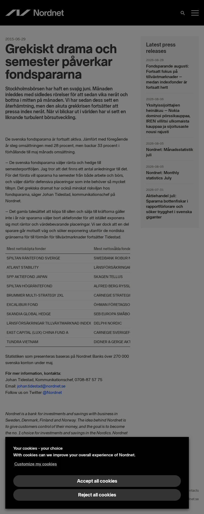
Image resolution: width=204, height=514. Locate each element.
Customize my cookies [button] (35, 463)
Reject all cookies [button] (97, 495)
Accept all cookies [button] (97, 481)
